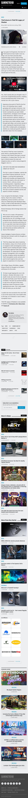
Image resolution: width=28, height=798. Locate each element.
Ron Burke (5, 27)
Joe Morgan (5, 391)
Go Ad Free (18, 11)
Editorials (4, 585)
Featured (8, 349)
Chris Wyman (5, 514)
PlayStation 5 (12, 328)
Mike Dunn (14, 691)
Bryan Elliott (5, 372)
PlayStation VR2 (13, 303)
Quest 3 (11, 330)
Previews (14, 687)
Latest (3, 349)
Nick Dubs (4, 381)
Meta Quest (21, 303)
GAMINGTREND (7, 796)
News (2, 17)
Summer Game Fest (16, 326)
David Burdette (5, 355)
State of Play (5, 328)
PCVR (16, 330)
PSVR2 (18, 328)
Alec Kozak (4, 364)
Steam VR (6, 305)
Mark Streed (14, 717)
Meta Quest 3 (5, 330)
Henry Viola (5, 490)
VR (9, 326)
